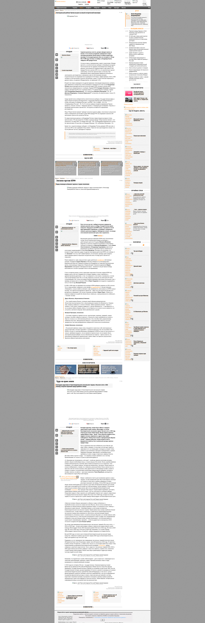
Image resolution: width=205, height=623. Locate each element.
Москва (124, 8)
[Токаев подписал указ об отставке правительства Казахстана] (97, 596)
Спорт (109, 8)
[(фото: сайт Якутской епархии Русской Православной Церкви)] (69, 477)
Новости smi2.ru (59, 376)
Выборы (100, 235)
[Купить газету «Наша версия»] (77, 2)
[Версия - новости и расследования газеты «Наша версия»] (65, 3)
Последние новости (137, 28)
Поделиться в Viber (56, 71)
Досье (137, 11)
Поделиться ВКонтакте (56, 54)
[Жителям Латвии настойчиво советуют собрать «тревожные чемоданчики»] (128, 120)
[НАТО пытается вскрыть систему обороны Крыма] (128, 183)
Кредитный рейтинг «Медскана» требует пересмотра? (69, 244)
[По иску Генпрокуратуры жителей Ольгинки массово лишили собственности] (128, 354)
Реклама (87, 4)
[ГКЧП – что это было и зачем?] (128, 251)
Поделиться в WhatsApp (56, 68)
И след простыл (145, 4)
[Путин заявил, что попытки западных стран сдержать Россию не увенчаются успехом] (128, 168)
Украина (75, 8)
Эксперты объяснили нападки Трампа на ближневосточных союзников (63, 370)
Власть (81, 8)
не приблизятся (95, 287)
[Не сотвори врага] (61, 348)
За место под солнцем (67, 70)
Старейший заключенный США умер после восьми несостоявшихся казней (88, 371)
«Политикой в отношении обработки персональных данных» (110, 617)
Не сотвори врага (110, 3)
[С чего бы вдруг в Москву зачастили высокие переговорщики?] (97, 351)
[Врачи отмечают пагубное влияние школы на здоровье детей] (128, 215)
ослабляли (100, 260)
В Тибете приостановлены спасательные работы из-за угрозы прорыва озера (69, 450)
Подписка (80, 4)
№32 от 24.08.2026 (82, 2)
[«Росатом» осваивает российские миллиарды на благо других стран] (128, 283)
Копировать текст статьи (56, 77)
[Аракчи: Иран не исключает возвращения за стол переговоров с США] (61, 597)
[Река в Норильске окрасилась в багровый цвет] (128, 342)
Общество (96, 8)
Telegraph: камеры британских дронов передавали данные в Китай (110, 370)
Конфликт (88, 8)
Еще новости (137, 84)
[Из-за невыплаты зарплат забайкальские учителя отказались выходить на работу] (128, 200)
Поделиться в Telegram (56, 74)
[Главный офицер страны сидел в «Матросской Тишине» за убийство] (128, 295)
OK (102, 620)
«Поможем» (74, 489)
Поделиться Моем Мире (56, 59)
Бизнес (104, 8)
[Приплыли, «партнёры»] (97, 148)
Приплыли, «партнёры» (128, 3)
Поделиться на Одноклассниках (56, 65)
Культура (116, 8)
